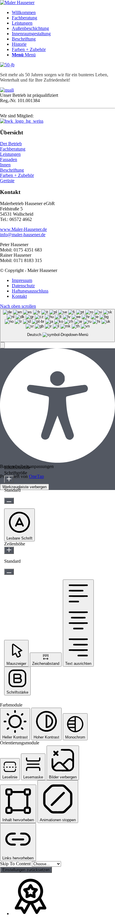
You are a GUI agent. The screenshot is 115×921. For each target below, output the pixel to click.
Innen (5, 164)
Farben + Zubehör (17, 175)
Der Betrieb (11, 143)
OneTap (36, 476)
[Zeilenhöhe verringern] (9, 572)
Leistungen (10, 154)
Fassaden (8, 159)
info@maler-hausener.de (22, 234)
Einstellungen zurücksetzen (26, 870)
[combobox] (57, 325)
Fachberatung (12, 148)
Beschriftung (12, 170)
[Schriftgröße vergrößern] (9, 479)
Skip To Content (16, 863)
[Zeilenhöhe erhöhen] (9, 550)
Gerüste (7, 180)
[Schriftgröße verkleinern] (9, 501)
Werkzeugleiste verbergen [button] (24, 487)
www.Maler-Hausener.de (23, 229)
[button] (2, 345)
